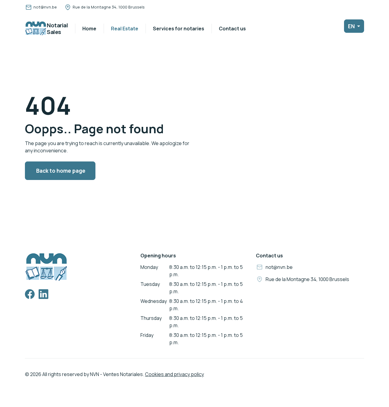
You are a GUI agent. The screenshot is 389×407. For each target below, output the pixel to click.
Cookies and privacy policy (174, 374)
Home (89, 28)
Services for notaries (178, 28)
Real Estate (124, 28)
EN (352, 26)
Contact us (232, 28)
